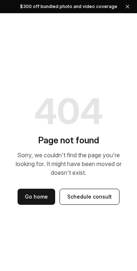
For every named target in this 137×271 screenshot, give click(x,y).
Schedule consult (89, 196)
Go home (36, 196)
